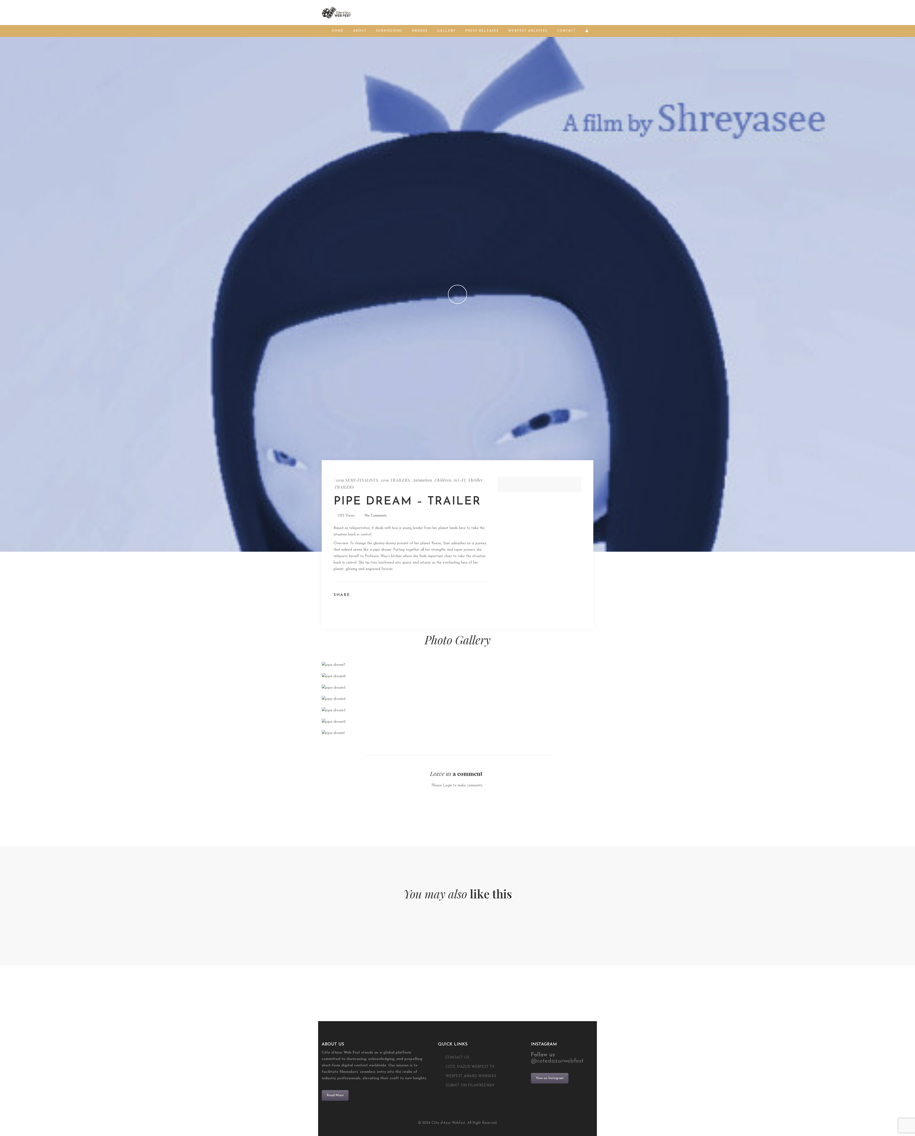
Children (443, 480)
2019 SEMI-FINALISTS (357, 480)
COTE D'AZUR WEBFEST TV (470, 1067)
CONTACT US (457, 1058)
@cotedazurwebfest (557, 1061)
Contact (566, 30)
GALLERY (446, 30)
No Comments (376, 516)
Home (338, 30)
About (359, 30)
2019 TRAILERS (395, 480)
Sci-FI (459, 480)
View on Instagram (550, 1078)
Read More (335, 1095)
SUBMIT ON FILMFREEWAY (470, 1085)
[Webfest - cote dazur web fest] (336, 12)
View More (365, 665)
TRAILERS (344, 486)
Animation (422, 480)
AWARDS (420, 30)
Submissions (389, 30)
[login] (587, 31)
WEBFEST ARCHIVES (528, 30)
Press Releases (482, 30)
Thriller (475, 480)
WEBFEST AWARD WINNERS (471, 1076)
